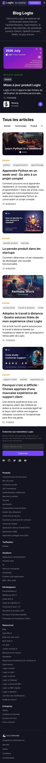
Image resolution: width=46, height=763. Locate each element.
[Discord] (3, 460)
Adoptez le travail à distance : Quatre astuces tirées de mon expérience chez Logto (20, 278)
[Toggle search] (42, 126)
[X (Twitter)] (14, 460)
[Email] (20, 460)
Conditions (6, 753)
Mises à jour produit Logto (15, 48)
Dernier (7, 126)
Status (5, 749)
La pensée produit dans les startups (19, 211)
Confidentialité (8, 758)
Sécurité (5, 745)
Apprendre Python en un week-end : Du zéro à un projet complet (20, 134)
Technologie (20, 126)
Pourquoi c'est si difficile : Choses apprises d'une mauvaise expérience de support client (22, 350)
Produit (34, 126)
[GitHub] (9, 460)
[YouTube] (25, 460)
